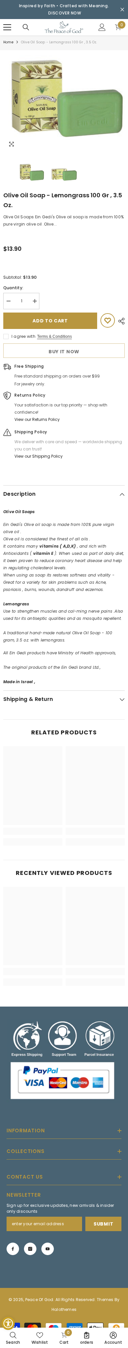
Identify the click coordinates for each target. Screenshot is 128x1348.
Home (8, 42)
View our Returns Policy (37, 419)
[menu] (7, 27)
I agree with (23, 336)
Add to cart (50, 320)
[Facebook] (13, 1249)
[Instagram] (30, 1249)
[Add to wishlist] (107, 320)
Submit (103, 1224)
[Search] (26, 27)
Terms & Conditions (54, 336)
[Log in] (102, 27)
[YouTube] (47, 1249)
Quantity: (13, 288)
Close (122, 9)
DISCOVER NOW (64, 13)
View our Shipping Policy (38, 456)
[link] (32, 831)
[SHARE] (120, 321)
